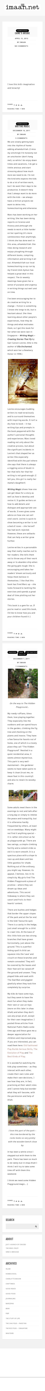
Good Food (11, 1294)
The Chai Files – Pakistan (16, 1323)
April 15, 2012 (21, 38)
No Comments (21, 46)
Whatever (10, 1333)
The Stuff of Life (13, 1318)
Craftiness (10, 1284)
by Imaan (21, 42)
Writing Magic (22, 126)
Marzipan (12, 652)
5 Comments (21, 138)
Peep (7, 1313)
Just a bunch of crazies (16, 1245)
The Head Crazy (12, 1248)
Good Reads (11, 1289)
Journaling (10, 1299)
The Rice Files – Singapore (16, 1328)
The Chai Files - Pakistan (27, 653)
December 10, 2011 (21, 130)
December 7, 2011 (21, 659)
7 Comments (21, 666)
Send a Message (12, 1252)
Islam (8, 1269)
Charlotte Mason (13, 1279)
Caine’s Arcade (22, 33)
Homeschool (22, 30)
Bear (21, 652)
